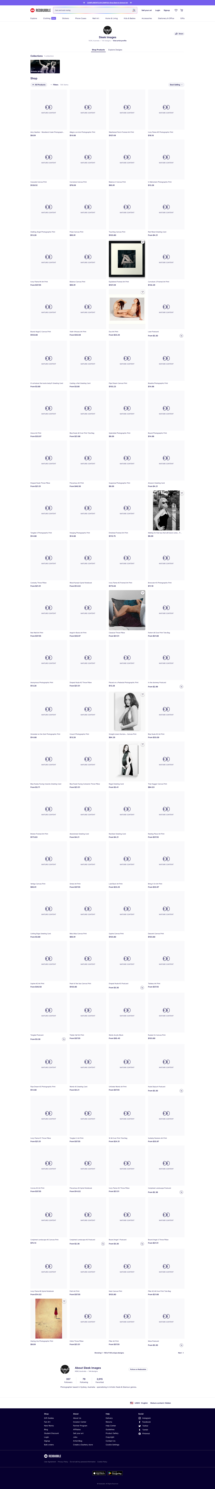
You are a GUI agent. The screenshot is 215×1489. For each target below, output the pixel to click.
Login (46, 1437)
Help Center (111, 1426)
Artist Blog (77, 1441)
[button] (107, 3)
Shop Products (98, 50)
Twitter (145, 1426)
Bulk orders (49, 1445)
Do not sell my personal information (83, 1462)
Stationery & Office (166, 18)
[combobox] (95, 10)
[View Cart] (182, 10)
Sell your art (78, 1433)
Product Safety (112, 1433)
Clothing (49, 18)
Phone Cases (80, 18)
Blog (46, 1429)
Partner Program (80, 1426)
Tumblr (145, 1430)
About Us (77, 1418)
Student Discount (51, 1433)
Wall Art (95, 18)
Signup (47, 1441)
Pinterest (146, 1433)
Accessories (147, 18)
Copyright (110, 1437)
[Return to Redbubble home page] (40, 10)
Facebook (146, 1422)
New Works (49, 1426)
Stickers (65, 18)
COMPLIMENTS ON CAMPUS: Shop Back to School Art (107, 3)
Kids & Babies (129, 18)
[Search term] (134, 10)
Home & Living (111, 18)
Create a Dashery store (83, 1445)
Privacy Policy (63, 1462)
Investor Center (79, 1422)
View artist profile (119, 41)
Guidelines (110, 1429)
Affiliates (77, 1429)
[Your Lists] (176, 10)
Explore (33, 18)
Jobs (75, 1437)
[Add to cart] (181, 336)
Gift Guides (49, 1418)
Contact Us (110, 1441)
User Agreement (50, 1462)
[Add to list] (142, 242)
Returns (109, 1422)
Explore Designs (115, 50)
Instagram (146, 1418)
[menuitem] (33, 18)
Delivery (109, 1418)
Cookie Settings (112, 1445)
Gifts (182, 18)
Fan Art (47, 1422)
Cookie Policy (102, 1462)
